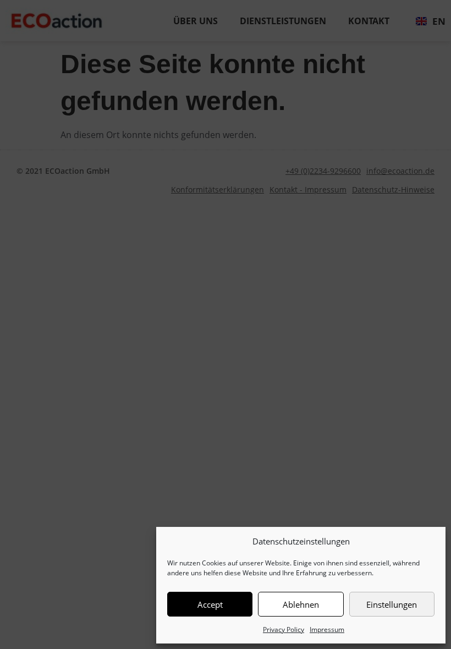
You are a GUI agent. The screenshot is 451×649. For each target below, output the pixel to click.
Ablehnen (301, 604)
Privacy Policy (283, 629)
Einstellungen (391, 604)
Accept (210, 604)
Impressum (327, 629)
